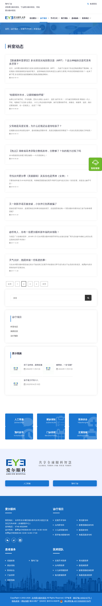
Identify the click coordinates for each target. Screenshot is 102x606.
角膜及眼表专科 (85, 534)
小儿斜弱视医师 (61, 570)
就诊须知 (11, 565)
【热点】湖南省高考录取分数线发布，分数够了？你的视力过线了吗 (45, 150)
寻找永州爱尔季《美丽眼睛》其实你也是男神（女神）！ (39, 175)
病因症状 (14, 331)
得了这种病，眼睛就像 (33, 365)
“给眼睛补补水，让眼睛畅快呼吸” (26, 94)
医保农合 (11, 570)
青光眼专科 (83, 520)
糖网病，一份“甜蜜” (64, 365)
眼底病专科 (83, 529)
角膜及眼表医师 (85, 575)
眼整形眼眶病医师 (86, 570)
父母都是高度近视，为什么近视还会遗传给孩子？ (35, 125)
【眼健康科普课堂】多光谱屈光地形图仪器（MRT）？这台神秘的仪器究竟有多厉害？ (50, 61)
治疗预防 (14, 335)
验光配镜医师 (60, 575)
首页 (7, 28)
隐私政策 (15, 601)
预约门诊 (8, 3)
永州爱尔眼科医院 (39, 597)
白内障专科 (59, 525)
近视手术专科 (26, 28)
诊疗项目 (14, 28)
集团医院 (93, 3)
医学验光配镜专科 (62, 534)
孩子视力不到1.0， (31, 380)
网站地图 (25, 601)
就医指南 (11, 580)
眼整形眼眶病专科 (86, 525)
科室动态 (37, 28)
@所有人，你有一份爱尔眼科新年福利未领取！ (34, 232)
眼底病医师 (83, 565)
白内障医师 (59, 565)
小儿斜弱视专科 (61, 529)
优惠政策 (11, 560)
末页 (44, 284)
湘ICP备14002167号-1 (82, 597)
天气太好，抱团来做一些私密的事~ (27, 260)
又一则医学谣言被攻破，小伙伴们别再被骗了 (33, 203)
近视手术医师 (60, 560)
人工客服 (27, 483)
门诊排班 (11, 575)
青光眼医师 (83, 560)
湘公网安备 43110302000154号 (77, 601)
